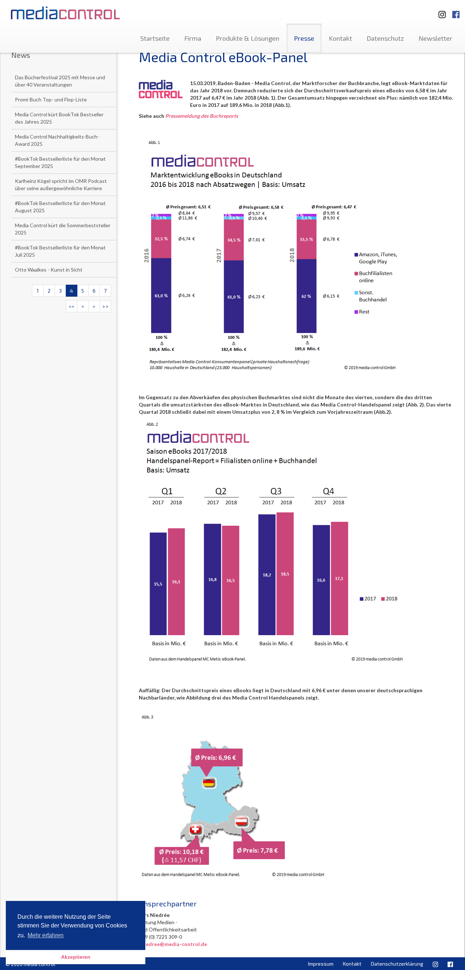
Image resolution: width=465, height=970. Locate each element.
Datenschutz (385, 38)
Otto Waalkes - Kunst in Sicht (48, 269)
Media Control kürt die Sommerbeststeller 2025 (62, 229)
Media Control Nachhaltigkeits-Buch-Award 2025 (57, 140)
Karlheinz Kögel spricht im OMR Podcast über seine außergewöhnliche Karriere (61, 184)
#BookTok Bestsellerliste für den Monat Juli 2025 (60, 251)
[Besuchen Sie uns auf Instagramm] (440, 11)
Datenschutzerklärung (397, 964)
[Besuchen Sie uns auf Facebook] (456, 11)
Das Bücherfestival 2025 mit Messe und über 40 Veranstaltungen (60, 81)
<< (71, 306)
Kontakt (340, 38)
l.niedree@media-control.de (173, 944)
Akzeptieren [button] (75, 957)
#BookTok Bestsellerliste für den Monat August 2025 (60, 206)
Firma (192, 38)
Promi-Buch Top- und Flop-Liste (51, 99)
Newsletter (435, 38)
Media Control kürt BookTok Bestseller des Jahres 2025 (59, 118)
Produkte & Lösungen (247, 38)
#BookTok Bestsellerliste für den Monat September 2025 (60, 162)
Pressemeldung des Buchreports (201, 116)
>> (105, 306)
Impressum (320, 964)
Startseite (155, 38)
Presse (304, 38)
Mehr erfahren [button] (46, 935)
